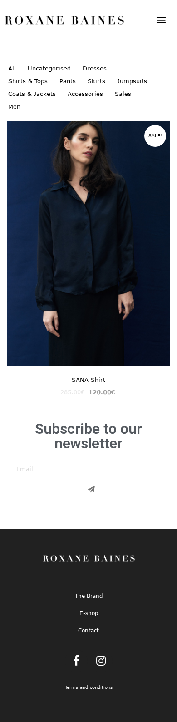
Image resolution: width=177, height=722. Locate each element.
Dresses (95, 68)
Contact (88, 630)
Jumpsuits (132, 81)
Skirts (96, 81)
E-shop (88, 613)
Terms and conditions (89, 687)
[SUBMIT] (88, 489)
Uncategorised (49, 68)
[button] (160, 19)
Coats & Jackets (32, 93)
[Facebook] (76, 661)
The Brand (89, 595)
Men (14, 106)
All (12, 68)
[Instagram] (101, 661)
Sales (123, 93)
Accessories (85, 93)
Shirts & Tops (28, 81)
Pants (67, 81)
